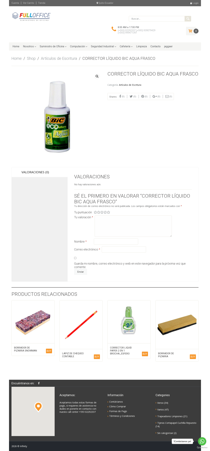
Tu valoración (83, 217)
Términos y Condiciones (122, 415)
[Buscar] (188, 19)
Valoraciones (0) (35, 172)
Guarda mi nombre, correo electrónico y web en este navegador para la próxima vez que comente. (130, 265)
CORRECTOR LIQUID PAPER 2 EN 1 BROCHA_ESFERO (121, 350)
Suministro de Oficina (52, 46)
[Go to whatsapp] (202, 441)
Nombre (80, 241)
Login (196, 3)
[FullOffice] (31, 16)
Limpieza (141, 46)
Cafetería (125, 46)
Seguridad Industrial (102, 46)
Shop (31, 58)
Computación (77, 46)
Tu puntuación (83, 212)
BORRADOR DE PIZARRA (166, 355)
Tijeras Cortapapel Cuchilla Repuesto (176, 422)
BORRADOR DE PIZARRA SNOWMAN (25, 349)
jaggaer (168, 46)
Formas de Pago (118, 411)
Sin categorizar (165, 433)
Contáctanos (116, 401)
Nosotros (28, 46)
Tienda (41, 3)
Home (15, 46)
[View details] (33, 321)
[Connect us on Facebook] (40, 383)
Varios (160, 409)
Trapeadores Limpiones (170, 416)
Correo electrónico (87, 249)
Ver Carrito (28, 3)
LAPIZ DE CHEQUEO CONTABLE (73, 355)
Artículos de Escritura (59, 58)
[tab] (40, 172)
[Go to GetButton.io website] (202, 448)
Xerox (160, 402)
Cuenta (15, 3)
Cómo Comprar (117, 406)
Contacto (155, 46)
